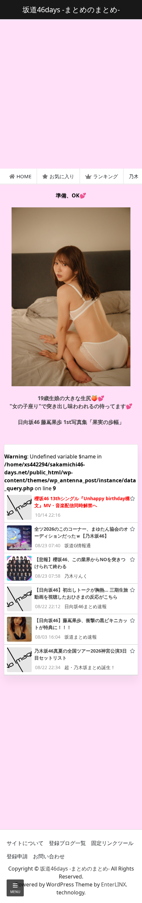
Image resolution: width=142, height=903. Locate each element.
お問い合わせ (49, 856)
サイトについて (25, 843)
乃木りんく (76, 576)
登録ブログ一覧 (67, 843)
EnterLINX (113, 884)
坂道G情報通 (77, 545)
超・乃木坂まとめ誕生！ (89, 667)
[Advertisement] (71, 94)
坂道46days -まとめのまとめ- (75, 868)
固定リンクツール (112, 843)
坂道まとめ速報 (80, 637)
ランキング (105, 176)
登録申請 (17, 856)
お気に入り (62, 176)
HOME (24, 176)
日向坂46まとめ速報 (85, 606)
